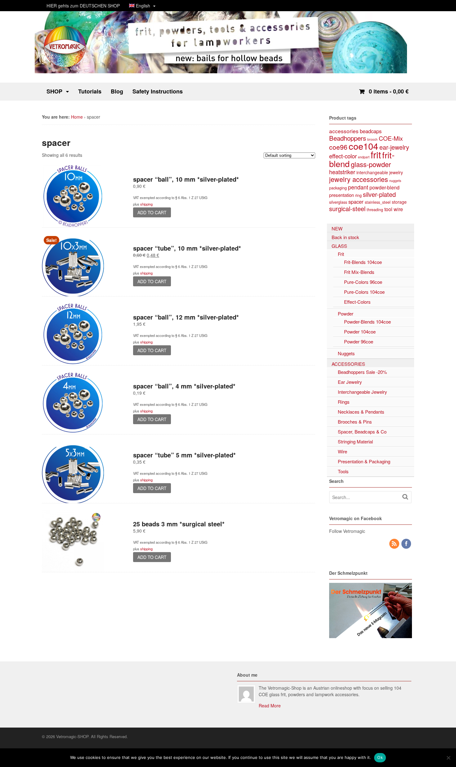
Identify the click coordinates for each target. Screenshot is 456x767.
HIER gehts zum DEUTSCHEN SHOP (83, 5)
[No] (448, 758)
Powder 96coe (358, 341)
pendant (358, 187)
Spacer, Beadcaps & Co (362, 431)
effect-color (343, 156)
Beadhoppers (347, 138)
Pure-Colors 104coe (364, 291)
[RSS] (394, 544)
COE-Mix (391, 138)
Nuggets (346, 353)
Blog (117, 91)
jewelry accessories (358, 179)
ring (358, 195)
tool (388, 209)
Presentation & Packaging (364, 461)
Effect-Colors (357, 301)
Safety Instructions (157, 91)
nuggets (395, 180)
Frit (341, 254)
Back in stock (345, 237)
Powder (345, 313)
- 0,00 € (389, 91)
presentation (341, 195)
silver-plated (379, 194)
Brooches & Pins (355, 421)
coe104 (363, 145)
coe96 (338, 147)
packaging (338, 188)
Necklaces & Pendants (361, 411)
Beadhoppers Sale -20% (362, 372)
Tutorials (89, 91)
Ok (380, 757)
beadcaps (371, 131)
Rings (344, 401)
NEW (337, 228)
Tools (343, 471)
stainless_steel (378, 202)
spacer (356, 201)
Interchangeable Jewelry (362, 391)
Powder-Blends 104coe (367, 321)
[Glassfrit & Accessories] (65, 67)
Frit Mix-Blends (359, 272)
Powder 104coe (360, 331)
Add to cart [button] (152, 212)
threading (375, 209)
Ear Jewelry (350, 382)
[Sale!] (73, 293)
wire (398, 209)
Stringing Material (355, 441)
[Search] (405, 496)
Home (77, 117)
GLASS (339, 246)
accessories (344, 131)
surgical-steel (347, 208)
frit (376, 154)
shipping (146, 204)
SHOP (54, 91)
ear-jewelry (394, 147)
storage (399, 202)
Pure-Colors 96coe (363, 282)
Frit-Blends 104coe (363, 262)
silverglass (338, 202)
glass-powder (371, 164)
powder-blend (384, 187)
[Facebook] (406, 544)
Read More (270, 705)
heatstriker (342, 172)
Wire (342, 451)
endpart (363, 157)
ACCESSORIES (348, 364)
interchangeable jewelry (379, 172)
